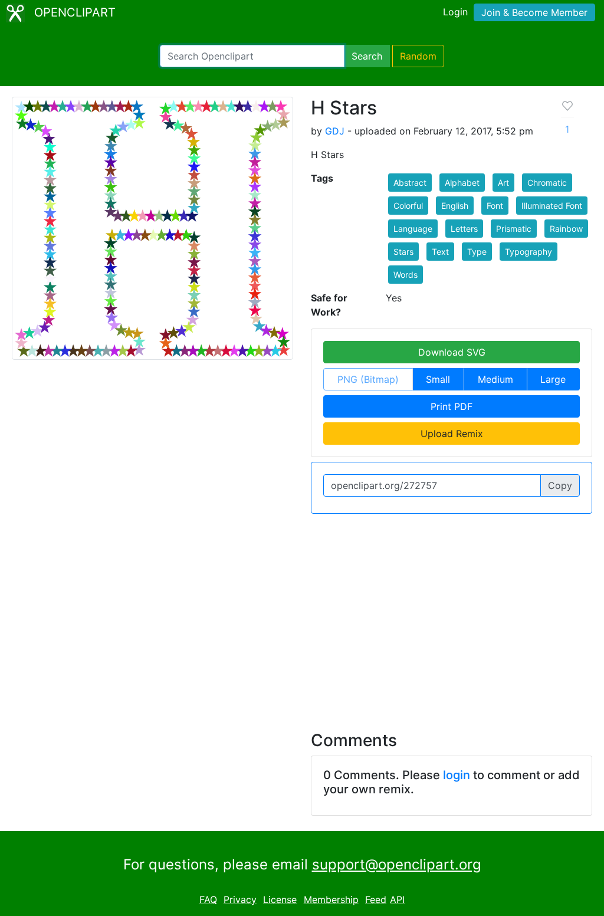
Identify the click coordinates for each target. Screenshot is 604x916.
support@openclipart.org (396, 864)
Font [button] (495, 206)
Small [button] (438, 379)
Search (367, 56)
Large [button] (553, 379)
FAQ (208, 899)
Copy (560, 485)
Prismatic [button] (513, 229)
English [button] (454, 206)
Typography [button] (528, 252)
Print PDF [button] (451, 406)
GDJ (334, 131)
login (456, 775)
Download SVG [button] (451, 352)
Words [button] (405, 275)
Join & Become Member (534, 12)
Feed (375, 899)
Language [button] (412, 229)
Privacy (240, 899)
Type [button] (477, 252)
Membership (331, 899)
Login (455, 12)
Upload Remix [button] (452, 433)
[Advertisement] (302, 615)
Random (418, 56)
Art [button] (503, 183)
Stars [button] (403, 252)
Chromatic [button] (547, 183)
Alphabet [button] (462, 183)
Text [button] (440, 252)
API (397, 899)
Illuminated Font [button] (551, 206)
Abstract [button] (409, 183)
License (280, 899)
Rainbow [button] (566, 229)
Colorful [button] (408, 206)
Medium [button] (495, 379)
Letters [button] (464, 229)
